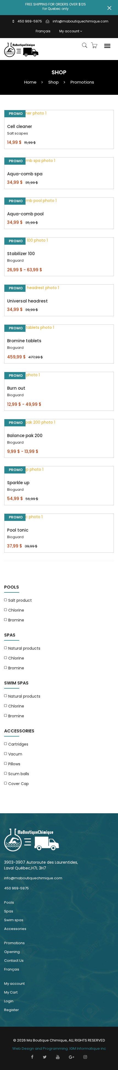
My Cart (11, 992)
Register (11, 1009)
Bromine (16, 620)
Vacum (15, 754)
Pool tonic (17, 530)
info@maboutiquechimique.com (80, 21)
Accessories (15, 928)
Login (8, 1001)
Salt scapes (17, 133)
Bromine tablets (24, 341)
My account (69, 31)
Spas (8, 911)
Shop (53, 82)
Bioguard (15, 260)
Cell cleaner (19, 126)
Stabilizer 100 (21, 253)
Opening (12, 951)
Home (30, 82)
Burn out (16, 388)
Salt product (20, 600)
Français (43, 31)
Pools (9, 902)
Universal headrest (27, 301)
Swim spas (13, 920)
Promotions (82, 82)
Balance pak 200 (25, 435)
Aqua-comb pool (25, 214)
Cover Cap (18, 783)
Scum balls (18, 774)
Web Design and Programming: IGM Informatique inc (59, 1048)
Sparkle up (18, 483)
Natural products (24, 648)
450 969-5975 (30, 21)
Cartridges (18, 744)
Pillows (14, 764)
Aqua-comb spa (25, 174)
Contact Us (14, 960)
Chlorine (16, 610)
